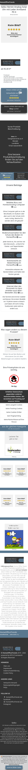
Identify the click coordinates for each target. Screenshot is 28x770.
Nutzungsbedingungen (11, 685)
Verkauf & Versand (10, 683)
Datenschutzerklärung (11, 671)
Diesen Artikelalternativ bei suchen (21, 176)
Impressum (7, 668)
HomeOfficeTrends (7, 2)
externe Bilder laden (14, 767)
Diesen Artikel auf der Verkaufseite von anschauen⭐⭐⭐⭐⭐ (14, 95)
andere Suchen (13, 634)
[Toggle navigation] (26, 2)
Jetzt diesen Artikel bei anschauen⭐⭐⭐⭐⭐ (7, 176)
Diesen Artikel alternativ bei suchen (14, 108)
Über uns (6, 666)
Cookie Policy (8, 673)
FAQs (5, 687)
